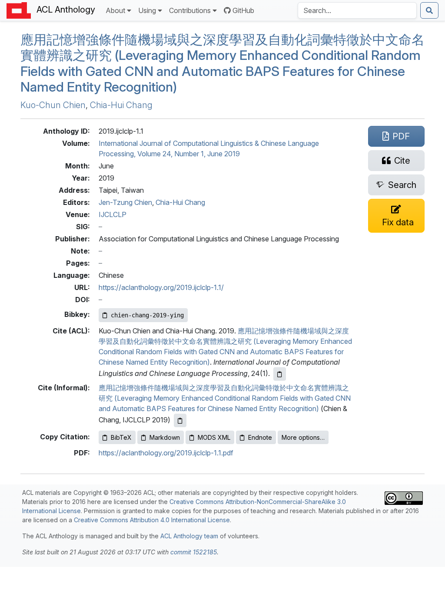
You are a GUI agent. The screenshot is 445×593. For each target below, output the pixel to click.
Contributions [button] (190, 10)
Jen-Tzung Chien (125, 202)
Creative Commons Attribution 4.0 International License (152, 520)
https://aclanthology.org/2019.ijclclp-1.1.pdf (166, 452)
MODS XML (214, 437)
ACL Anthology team (189, 536)
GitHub (243, 10)
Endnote (260, 437)
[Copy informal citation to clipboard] (180, 420)
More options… (303, 437)
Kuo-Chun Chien (53, 105)
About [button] (115, 10)
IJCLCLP (112, 214)
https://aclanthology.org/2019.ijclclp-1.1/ (161, 287)
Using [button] (147, 10)
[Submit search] (429, 10)
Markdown (164, 437)
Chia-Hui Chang (121, 105)
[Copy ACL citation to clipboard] (279, 374)
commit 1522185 (193, 552)
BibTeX (121, 437)
